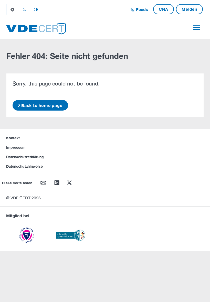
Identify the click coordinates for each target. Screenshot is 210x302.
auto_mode (36, 9)
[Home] (36, 28)
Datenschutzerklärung (25, 157)
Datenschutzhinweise (24, 166)
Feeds (141, 9)
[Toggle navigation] (196, 27)
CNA (163, 9)
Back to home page (41, 105)
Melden (189, 9)
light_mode (12, 9)
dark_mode (24, 9)
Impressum (16, 147)
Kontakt (13, 138)
